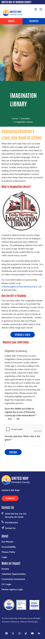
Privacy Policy (8, 552)
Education (25, 118)
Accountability (9, 547)
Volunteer (33, 20)
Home (15, 118)
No (18, 418)
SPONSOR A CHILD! (22, 334)
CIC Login (6, 584)
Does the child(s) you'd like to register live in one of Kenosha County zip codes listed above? (20, 412)
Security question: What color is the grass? (22, 437)
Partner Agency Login (12, 589)
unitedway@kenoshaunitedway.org (19, 286)
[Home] (4, 6)
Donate (11, 20)
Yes (10, 418)
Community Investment (13, 579)
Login (4, 557)
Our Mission (7, 541)
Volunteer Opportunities (14, 574)
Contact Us (10, 528)
